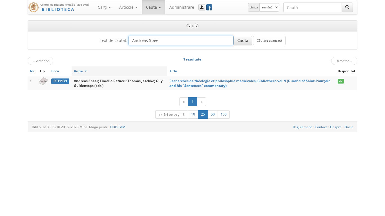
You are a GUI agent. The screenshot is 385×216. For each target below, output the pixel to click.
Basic (349, 127)
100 (224, 114)
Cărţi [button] (103, 7)
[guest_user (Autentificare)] (201, 7)
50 (213, 114)
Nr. (32, 71)
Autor (79, 71)
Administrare (181, 7)
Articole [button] (127, 7)
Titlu (173, 71)
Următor (344, 60)
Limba (254, 7)
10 (193, 114)
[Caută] (347, 7)
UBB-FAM (117, 127)
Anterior (40, 60)
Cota (55, 71)
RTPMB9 (60, 81)
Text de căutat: (113, 40)
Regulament (302, 127)
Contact (321, 127)
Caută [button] (152, 7)
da (340, 81)
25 (203, 114)
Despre (336, 127)
